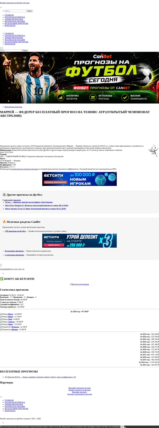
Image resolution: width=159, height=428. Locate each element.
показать (17, 200)
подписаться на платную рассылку (24, 169)
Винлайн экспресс (79, 392)
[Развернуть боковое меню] (1, 265)
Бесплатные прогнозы (13, 107)
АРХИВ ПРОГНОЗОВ (14, 19)
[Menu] (1, 7)
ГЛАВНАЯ (9, 15)
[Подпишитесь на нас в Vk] (5, 273)
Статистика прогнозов (14, 255)
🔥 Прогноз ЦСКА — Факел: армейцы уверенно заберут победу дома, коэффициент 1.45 (40, 377)
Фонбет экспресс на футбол (80, 390)
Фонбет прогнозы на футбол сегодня (14, 3)
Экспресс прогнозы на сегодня (79, 394)
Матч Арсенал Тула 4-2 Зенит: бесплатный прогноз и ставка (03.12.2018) (35, 209)
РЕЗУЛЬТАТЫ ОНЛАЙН (15, 21)
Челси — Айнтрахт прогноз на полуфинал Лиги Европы (29, 202)
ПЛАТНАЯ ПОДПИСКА (15, 17)
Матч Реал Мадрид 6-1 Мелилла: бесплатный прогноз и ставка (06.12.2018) (36, 205)
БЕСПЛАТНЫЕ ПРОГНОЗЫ (16, 23)
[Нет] (125, 427)
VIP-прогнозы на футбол (15, 231)
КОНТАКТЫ (10, 26)
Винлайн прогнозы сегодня (80, 388)
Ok (122, 427)
